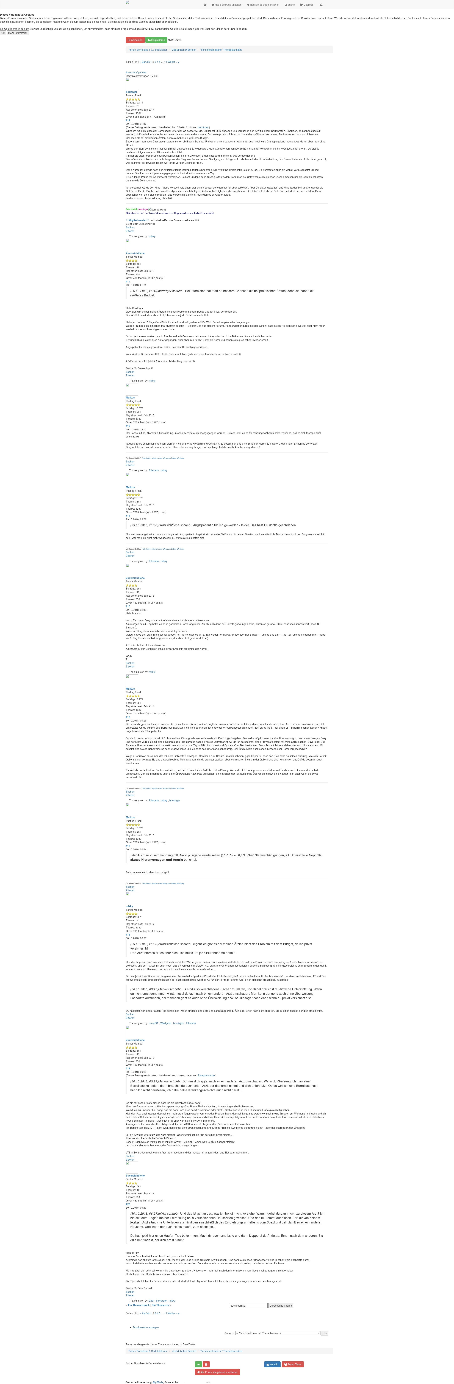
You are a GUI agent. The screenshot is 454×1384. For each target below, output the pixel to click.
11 (165, 61)
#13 (128, 426)
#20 (128, 1204)
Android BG (217, 1382)
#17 (128, 845)
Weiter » (172, 61)
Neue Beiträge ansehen (228, 4)
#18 (128, 934)
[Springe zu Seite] (178, 61)
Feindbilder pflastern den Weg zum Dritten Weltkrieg (163, 458)
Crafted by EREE (196, 1382)
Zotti (151, 1300)
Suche (291, 4)
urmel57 (153, 1023)
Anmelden (136, 40)
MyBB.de (158, 1382)
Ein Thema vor (160, 1305)
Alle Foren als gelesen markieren (218, 1372)
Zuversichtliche (135, 253)
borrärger (131, 92)
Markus (130, 397)
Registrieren (158, 40)
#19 (128, 1068)
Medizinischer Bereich (183, 49)
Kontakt (273, 1364)
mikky (152, 236)
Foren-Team (294, 1364)
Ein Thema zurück (139, 1305)
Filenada (154, 470)
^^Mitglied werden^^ (137, 220)
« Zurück (145, 61)
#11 (128, 120)
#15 (128, 606)
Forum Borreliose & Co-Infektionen (148, 49)
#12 (128, 281)
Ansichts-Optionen (136, 72)
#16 (128, 717)
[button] (322, 4)
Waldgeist (165, 1023)
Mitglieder (308, 4)
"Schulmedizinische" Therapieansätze (221, 49)
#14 (128, 515)
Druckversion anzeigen (146, 1327)
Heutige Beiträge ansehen (264, 4)
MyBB (182, 1382)
